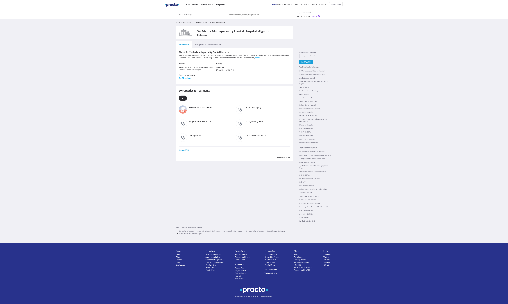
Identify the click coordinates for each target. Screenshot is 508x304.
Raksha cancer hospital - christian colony (313, 189)
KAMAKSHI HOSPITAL (307, 139)
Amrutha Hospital (305, 98)
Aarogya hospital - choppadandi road (312, 74)
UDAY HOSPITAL (305, 132)
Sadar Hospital (304, 217)
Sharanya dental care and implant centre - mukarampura (313, 120)
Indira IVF (302, 182)
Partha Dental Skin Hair (307, 221)
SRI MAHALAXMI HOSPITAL (309, 101)
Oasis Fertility (304, 94)
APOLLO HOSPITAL (306, 214)
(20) (208, 44)
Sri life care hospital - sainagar (309, 91)
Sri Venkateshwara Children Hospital (312, 71)
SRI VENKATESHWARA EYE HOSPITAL (312, 171)
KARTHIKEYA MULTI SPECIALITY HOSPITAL (315, 155)
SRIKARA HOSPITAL (306, 135)
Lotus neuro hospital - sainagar (309, 109)
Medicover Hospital (306, 128)
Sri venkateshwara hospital (308, 143)
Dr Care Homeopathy (306, 186)
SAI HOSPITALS (304, 87)
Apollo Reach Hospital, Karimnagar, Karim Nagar (313, 82)
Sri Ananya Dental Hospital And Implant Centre (315, 207)
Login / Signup (336, 4)
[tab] (184, 44)
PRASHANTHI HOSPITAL (308, 116)
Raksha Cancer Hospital (307, 105)
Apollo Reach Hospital (307, 78)
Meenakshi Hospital (306, 125)
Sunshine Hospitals (305, 112)
